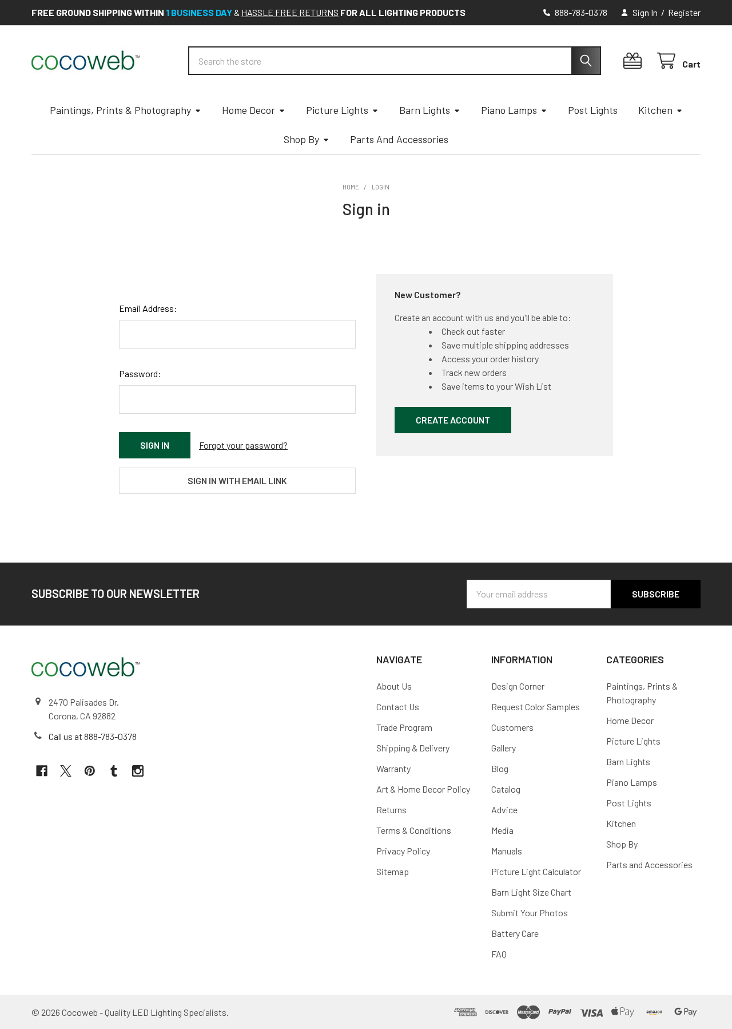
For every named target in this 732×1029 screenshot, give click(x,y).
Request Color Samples (535, 706)
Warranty (393, 768)
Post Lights (593, 110)
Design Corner (517, 685)
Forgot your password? (243, 445)
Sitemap (392, 871)
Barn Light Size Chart (531, 891)
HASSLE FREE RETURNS (290, 12)
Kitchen (655, 110)
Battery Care (515, 933)
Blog (499, 768)
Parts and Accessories (399, 139)
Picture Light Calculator (536, 871)
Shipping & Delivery (412, 747)
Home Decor (248, 110)
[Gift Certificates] (635, 61)
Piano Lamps (509, 110)
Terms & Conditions (413, 830)
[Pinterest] (89, 771)
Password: (140, 373)
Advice (504, 809)
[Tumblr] (114, 771)
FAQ (499, 953)
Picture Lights (337, 110)
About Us (394, 685)
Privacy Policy (403, 850)
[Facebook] (41, 771)
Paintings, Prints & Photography (120, 110)
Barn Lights (424, 110)
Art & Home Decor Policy (423, 788)
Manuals (506, 850)
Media (502, 830)
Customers (512, 727)
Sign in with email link (237, 480)
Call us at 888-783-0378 (93, 736)
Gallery (503, 747)
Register (684, 12)
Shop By (301, 139)
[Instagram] (138, 771)
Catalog (505, 788)
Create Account (453, 419)
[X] (65, 771)
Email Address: (148, 308)
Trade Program (404, 727)
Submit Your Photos (529, 912)
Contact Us (397, 706)
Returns (391, 809)
